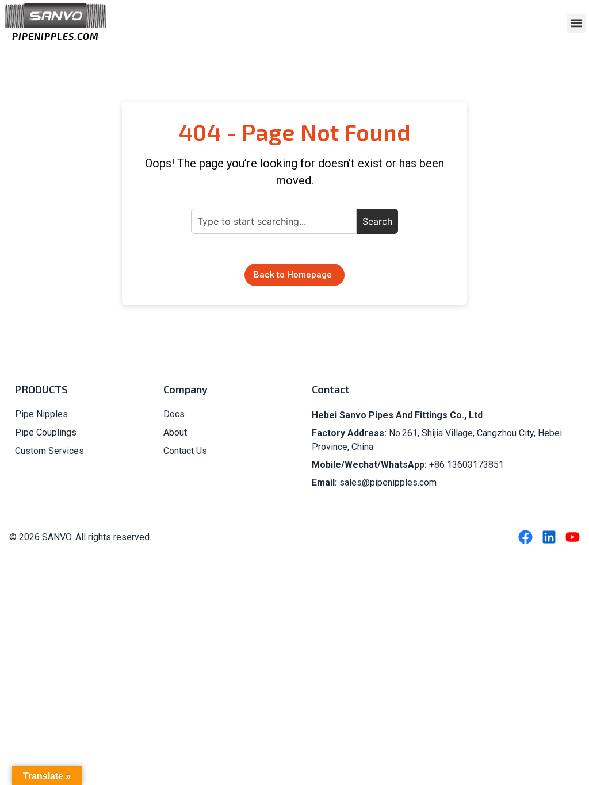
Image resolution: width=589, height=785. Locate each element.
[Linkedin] (549, 537)
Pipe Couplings (46, 432)
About (175, 432)
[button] (576, 23)
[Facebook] (525, 537)
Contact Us (185, 450)
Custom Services (49, 450)
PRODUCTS (41, 389)
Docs (174, 414)
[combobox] (274, 221)
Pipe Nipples (41, 414)
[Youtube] (572, 537)
